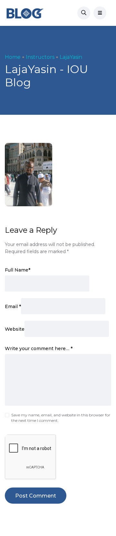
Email (13, 306)
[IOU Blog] (25, 12)
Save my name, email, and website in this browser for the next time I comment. (60, 418)
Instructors (40, 57)
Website (14, 329)
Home (13, 57)
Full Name (17, 270)
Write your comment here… (38, 348)
